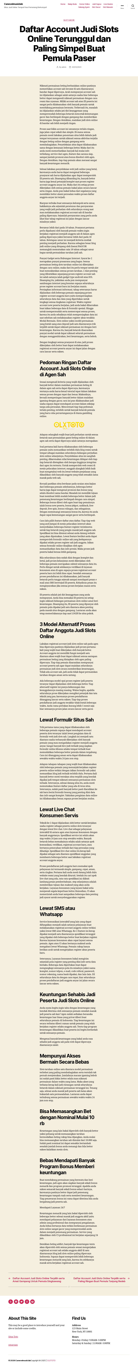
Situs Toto (13, 1336)
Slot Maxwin (108, 7)
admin (64, 67)
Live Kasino (108, 4)
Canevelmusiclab (13, 4)
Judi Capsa (96, 4)
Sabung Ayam (84, 7)
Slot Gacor (96, 7)
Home (63, 4)
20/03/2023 (76, 67)
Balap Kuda (72, 4)
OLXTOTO (51, 1360)
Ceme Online (84, 4)
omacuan (13, 1345)
